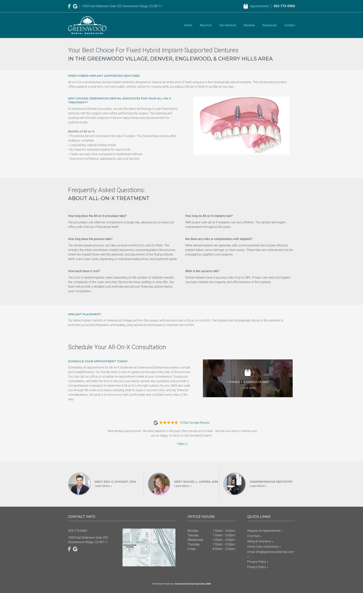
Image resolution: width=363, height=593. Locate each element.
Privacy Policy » (257, 562)
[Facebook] (69, 6)
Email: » (270, 554)
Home (188, 25)
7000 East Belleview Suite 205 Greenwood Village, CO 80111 (122, 6)
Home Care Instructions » (264, 546)
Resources (269, 25)
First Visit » (254, 536)
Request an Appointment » (264, 531)
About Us (206, 25)
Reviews (249, 25)
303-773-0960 (284, 6)
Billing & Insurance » (260, 541)
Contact (289, 25)
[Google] (75, 6)
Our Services (227, 25)
